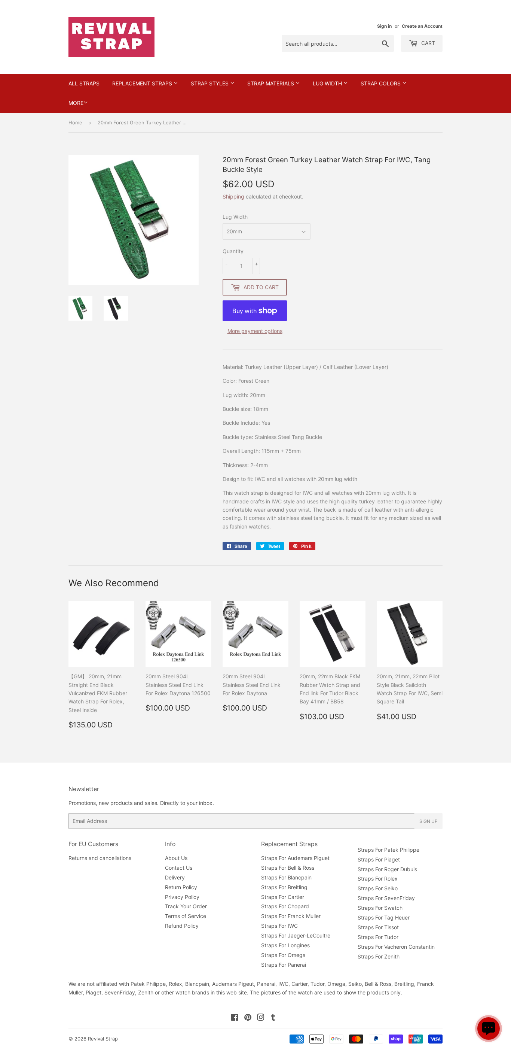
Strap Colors (381, 83)
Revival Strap (103, 1039)
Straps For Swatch (380, 908)
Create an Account (422, 26)
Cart (427, 43)
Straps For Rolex (378, 878)
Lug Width (328, 83)
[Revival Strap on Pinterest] (248, 1018)
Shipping (233, 196)
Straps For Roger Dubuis (387, 869)
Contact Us (178, 867)
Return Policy (181, 887)
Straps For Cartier (282, 897)
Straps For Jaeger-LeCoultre (295, 935)
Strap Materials (271, 83)
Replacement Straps (143, 83)
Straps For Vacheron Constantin (396, 947)
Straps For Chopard (285, 906)
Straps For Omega (283, 955)
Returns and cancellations (99, 858)
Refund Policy (182, 926)
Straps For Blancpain (286, 877)
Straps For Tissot (378, 927)
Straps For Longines (285, 945)
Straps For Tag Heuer (384, 917)
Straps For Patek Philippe (388, 849)
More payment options (254, 331)
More (75, 103)
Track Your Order (186, 906)
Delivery (175, 877)
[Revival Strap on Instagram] (260, 1018)
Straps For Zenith (379, 956)
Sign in (384, 26)
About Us (176, 858)
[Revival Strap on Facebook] (235, 1018)
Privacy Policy (182, 897)
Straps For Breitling (284, 887)
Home (75, 122)
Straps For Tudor (378, 937)
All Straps (84, 83)
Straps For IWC (279, 926)
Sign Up (428, 821)
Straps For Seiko (378, 888)
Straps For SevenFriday (386, 898)
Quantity (233, 251)
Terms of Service (185, 916)
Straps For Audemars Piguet (295, 858)
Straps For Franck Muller (291, 916)
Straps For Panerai (283, 964)
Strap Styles (210, 83)
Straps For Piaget (379, 859)
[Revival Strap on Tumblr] (273, 1018)
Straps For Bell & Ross (287, 867)
